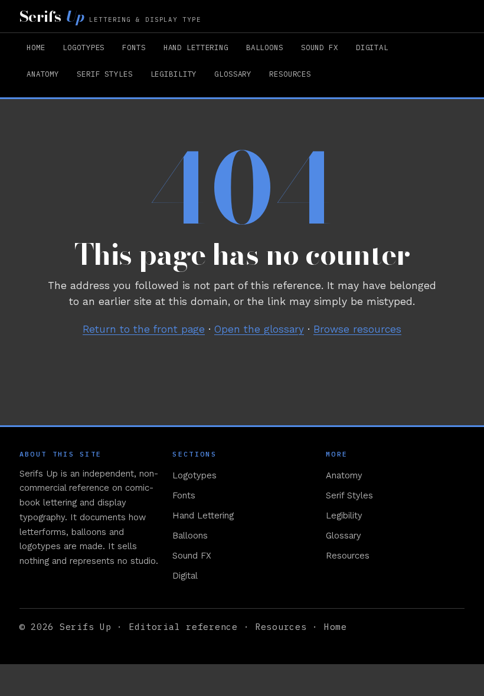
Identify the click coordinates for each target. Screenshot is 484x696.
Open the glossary (259, 329)
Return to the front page (144, 329)
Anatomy (43, 73)
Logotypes (83, 47)
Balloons (264, 47)
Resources (290, 73)
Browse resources (357, 329)
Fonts (133, 47)
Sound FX (319, 47)
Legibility (174, 73)
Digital (372, 47)
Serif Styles (104, 73)
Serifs (110, 16)
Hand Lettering (195, 47)
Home (36, 47)
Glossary (232, 73)
